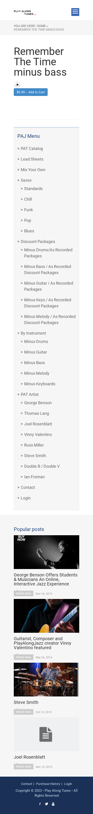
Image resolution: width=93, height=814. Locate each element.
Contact (28, 487)
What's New (23, 593)
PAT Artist (30, 394)
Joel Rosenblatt (38, 424)
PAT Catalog (32, 148)
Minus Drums (36, 341)
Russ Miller (34, 445)
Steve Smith (35, 455)
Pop (27, 220)
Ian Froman (34, 476)
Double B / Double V (42, 466)
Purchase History (48, 784)
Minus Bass (34, 362)
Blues (29, 231)
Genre (26, 180)
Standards (33, 188)
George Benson (38, 402)
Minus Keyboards (39, 383)
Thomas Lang (36, 413)
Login (26, 498)
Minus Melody (36, 373)
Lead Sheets (32, 159)
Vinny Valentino (38, 434)
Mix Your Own (33, 169)
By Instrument (33, 333)
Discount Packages (38, 241)
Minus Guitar (35, 352)
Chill (28, 199)
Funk (28, 209)
